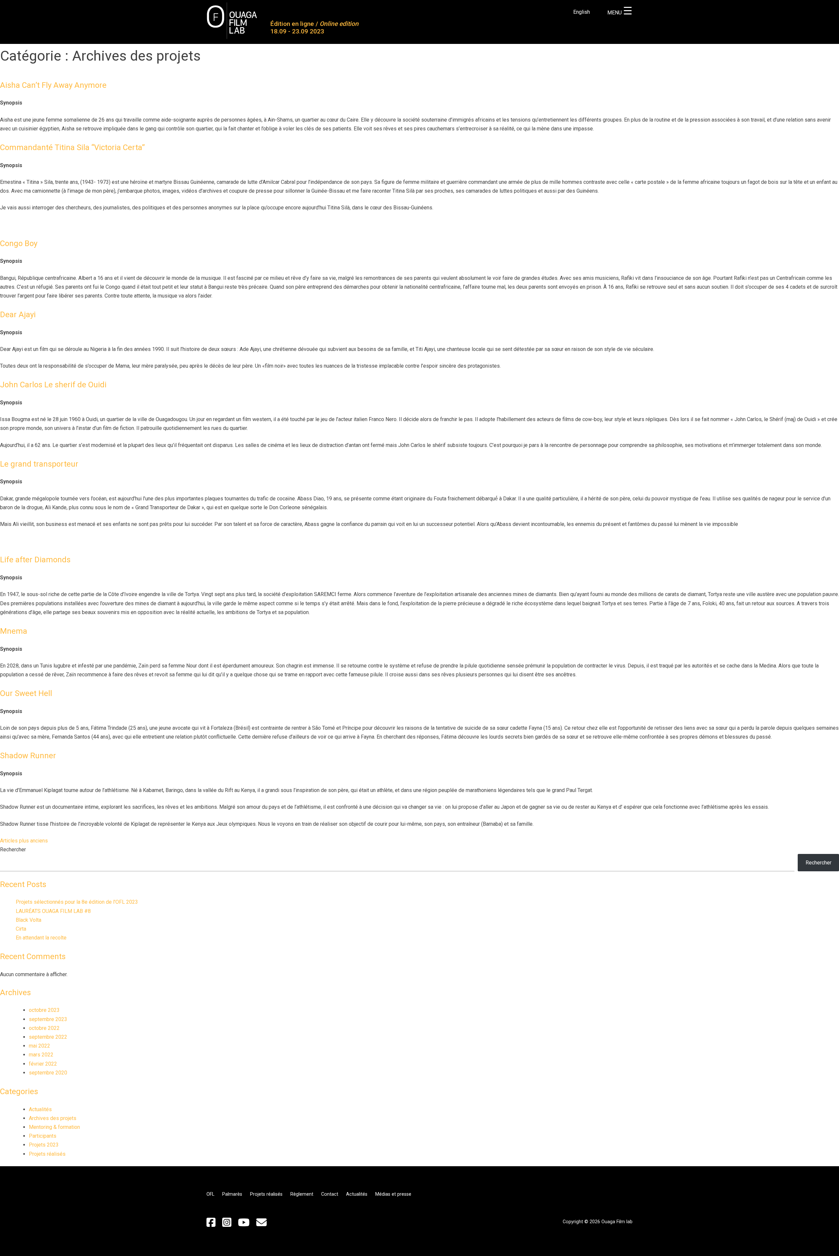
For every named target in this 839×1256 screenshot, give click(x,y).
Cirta (21, 929)
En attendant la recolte (41, 938)
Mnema (13, 631)
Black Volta (28, 920)
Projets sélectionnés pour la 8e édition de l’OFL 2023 (77, 902)
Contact (329, 1194)
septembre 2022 (48, 1037)
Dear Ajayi (18, 314)
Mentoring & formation (54, 1127)
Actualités (40, 1109)
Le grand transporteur (39, 464)
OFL (210, 1194)
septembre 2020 (48, 1073)
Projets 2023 (44, 1145)
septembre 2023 (48, 1019)
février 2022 (43, 1064)
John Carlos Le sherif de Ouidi (53, 384)
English (581, 12)
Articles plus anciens (24, 841)
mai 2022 (39, 1046)
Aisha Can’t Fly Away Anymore (53, 85)
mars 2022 (41, 1055)
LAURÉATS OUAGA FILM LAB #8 (53, 911)
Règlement (301, 1194)
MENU (620, 13)
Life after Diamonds (35, 559)
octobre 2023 (44, 1010)
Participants (42, 1136)
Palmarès (232, 1194)
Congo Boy (18, 243)
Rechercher (13, 849)
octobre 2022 (44, 1028)
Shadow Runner (28, 755)
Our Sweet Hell (26, 693)
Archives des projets (52, 1118)
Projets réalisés (47, 1154)
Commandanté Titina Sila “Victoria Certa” (72, 147)
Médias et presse (393, 1194)
